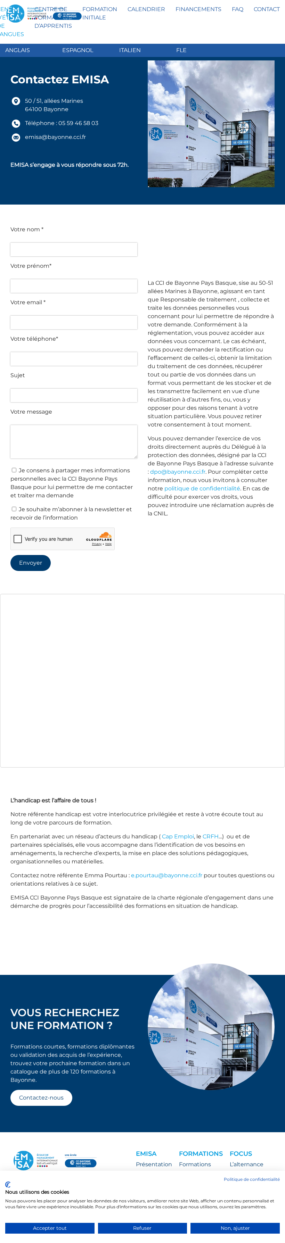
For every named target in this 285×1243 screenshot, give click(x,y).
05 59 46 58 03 (78, 123)
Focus (241, 1153)
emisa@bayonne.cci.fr (55, 137)
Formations (201, 1153)
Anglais (17, 50)
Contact (267, 9)
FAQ (237, 9)
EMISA (146, 1153)
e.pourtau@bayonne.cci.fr (166, 875)
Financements (198, 9)
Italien (130, 50)
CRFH (211, 836)
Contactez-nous (41, 1097)
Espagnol (77, 50)
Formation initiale (99, 13)
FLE (181, 50)
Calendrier (146, 9)
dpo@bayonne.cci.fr (177, 472)
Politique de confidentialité (252, 1179)
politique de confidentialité (202, 488)
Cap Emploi (178, 836)
